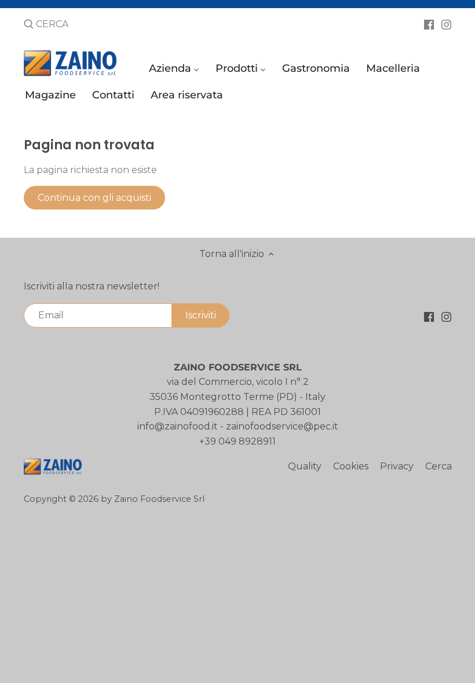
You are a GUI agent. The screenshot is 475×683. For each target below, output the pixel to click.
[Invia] (29, 25)
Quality (304, 466)
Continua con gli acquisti (94, 197)
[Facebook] (429, 24)
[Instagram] (446, 24)
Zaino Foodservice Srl (159, 499)
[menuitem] (175, 71)
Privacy (397, 466)
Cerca (438, 466)
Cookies (350, 466)
